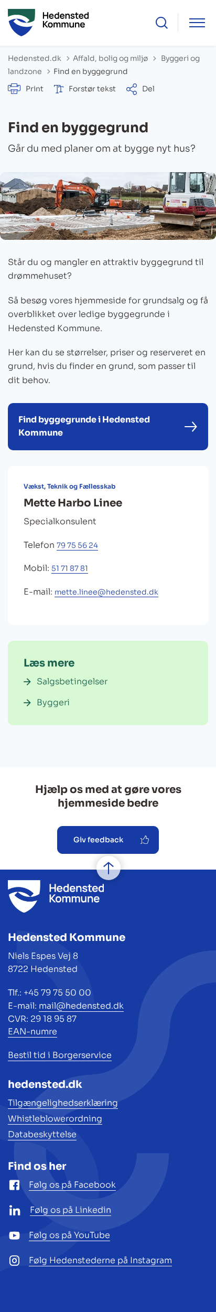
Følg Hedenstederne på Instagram (100, 1260)
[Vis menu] (197, 22)
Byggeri (53, 702)
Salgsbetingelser (72, 681)
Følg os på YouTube (69, 1235)
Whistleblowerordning (55, 1118)
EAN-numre (32, 1031)
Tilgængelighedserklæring (63, 1102)
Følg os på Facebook (72, 1184)
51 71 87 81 (69, 568)
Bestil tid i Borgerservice (60, 1055)
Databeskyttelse (42, 1134)
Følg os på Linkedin (70, 1209)
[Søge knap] (161, 22)
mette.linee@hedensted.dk (106, 592)
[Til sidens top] (108, 868)
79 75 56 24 (77, 545)
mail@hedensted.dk (81, 1005)
